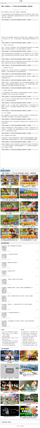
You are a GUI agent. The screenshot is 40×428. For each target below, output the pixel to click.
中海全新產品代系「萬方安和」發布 (28, 339)
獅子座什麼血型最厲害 (5, 336)
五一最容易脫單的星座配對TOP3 (14, 312)
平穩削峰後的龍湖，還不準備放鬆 (27, 337)
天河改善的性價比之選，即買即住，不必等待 (30, 345)
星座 (5, 3)
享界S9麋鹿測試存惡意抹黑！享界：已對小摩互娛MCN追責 (12, 340)
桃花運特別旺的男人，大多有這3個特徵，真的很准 (30, 331)
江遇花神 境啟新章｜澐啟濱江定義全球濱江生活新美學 (11, 342)
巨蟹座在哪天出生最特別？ (13, 262)
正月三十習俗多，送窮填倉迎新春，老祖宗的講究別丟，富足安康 (12, 331)
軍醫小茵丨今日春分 (5, 339)
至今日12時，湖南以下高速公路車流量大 (8, 345)
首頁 (2, 3)
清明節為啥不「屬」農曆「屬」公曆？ (28, 340)
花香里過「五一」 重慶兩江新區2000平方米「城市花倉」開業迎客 (20, 304)
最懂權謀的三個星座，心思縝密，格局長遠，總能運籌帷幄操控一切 (20, 287)
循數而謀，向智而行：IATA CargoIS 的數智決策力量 (10, 333)
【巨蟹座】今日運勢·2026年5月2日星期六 (15, 279)
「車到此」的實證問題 (5, 334)
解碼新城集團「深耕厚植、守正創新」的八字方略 (10, 337)
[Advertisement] (20, 28)
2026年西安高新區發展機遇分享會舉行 (8, 343)
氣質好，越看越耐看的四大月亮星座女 (15, 245)
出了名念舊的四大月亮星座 (13, 254)
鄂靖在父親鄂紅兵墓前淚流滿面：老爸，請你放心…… (31, 342)
